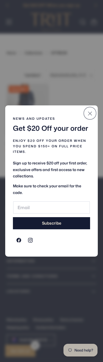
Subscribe (51, 223)
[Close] (90, 113)
